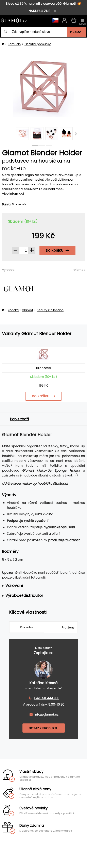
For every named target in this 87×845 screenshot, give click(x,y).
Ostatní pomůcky (37, 44)
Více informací (13, 193)
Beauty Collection (50, 310)
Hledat (76, 31)
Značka (13, 310)
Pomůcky (14, 44)
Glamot (79, 269)
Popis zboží (19, 419)
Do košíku (54, 250)
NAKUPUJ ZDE (39, 11)
